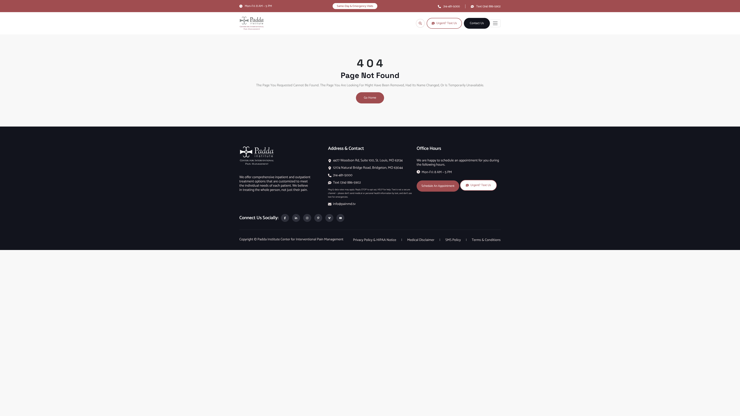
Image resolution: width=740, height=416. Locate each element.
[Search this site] (420, 23)
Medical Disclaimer (421, 240)
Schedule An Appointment (437, 186)
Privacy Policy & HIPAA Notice (375, 240)
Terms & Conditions (486, 240)
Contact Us (477, 23)
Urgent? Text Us (480, 185)
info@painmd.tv (344, 204)
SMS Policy (453, 240)
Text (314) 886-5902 (488, 6)
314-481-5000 (451, 6)
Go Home (370, 97)
